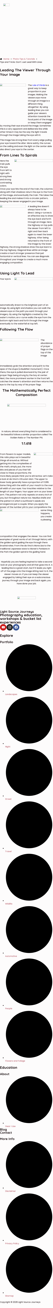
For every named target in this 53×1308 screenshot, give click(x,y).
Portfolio (6, 642)
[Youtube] (3, 627)
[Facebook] (16, 627)
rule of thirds (38, 85)
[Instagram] (9, 627)
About (4, 1074)
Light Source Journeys (17, 612)
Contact (6, 1133)
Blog (3, 1129)
